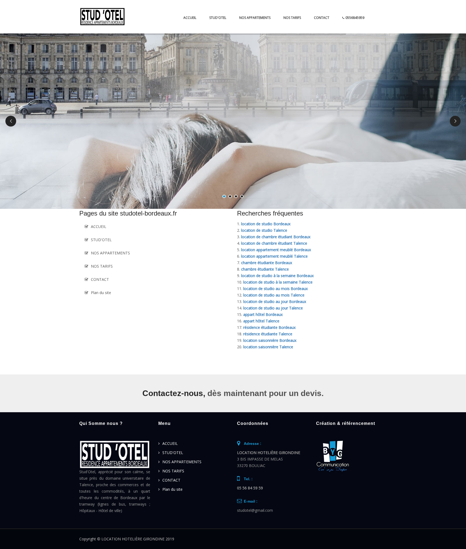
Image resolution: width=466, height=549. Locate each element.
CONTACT (321, 17)
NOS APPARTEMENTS (254, 17)
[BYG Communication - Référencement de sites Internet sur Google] (333, 455)
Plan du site (101, 292)
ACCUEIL (189, 17)
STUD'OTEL (217, 17)
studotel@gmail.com (255, 510)
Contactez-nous (172, 393)
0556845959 (354, 17)
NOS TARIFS (292, 17)
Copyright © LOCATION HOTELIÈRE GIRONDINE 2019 (126, 538)
